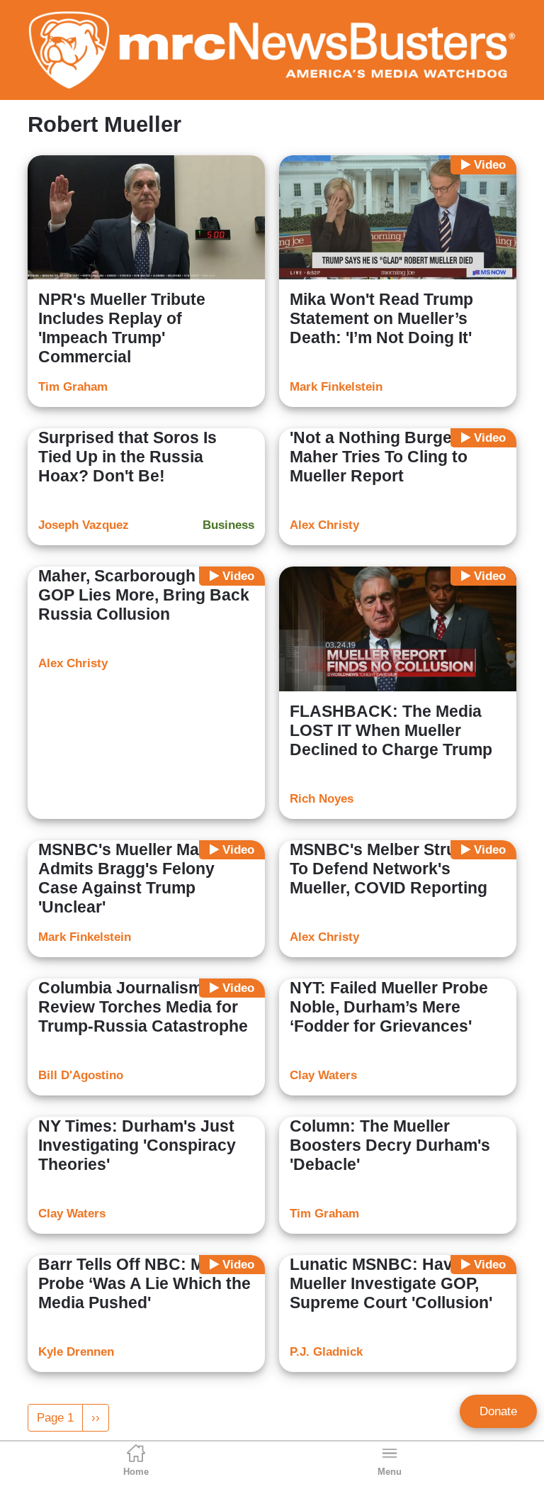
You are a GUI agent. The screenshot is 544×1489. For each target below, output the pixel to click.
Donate (498, 1411)
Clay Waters (323, 1075)
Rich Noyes (321, 798)
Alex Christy (324, 525)
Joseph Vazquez (83, 525)
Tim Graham (73, 387)
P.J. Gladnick (326, 1352)
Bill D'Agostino (80, 1075)
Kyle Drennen (76, 1352)
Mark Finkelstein (336, 387)
